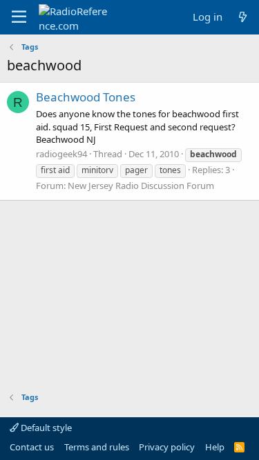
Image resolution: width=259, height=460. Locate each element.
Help (214, 447)
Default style (45, 427)
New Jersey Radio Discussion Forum (141, 185)
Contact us (32, 447)
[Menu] (19, 17)
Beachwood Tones (85, 97)
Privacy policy (167, 447)
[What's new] (242, 17)
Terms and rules (96, 447)
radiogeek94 (61, 154)
